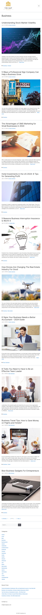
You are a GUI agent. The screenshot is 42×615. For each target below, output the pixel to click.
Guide (3, 555)
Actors (3, 534)
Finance (9, 65)
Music (3, 564)
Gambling (4, 553)
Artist (3, 536)
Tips (3, 573)
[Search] (19, 525)
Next (19, 518)
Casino (3, 543)
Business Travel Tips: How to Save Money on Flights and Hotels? (20, 421)
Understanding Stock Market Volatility (19, 23)
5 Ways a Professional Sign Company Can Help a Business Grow (20, 73)
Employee (4, 549)
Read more (21, 62)
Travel (9, 464)
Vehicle (3, 579)
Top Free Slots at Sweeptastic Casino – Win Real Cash (13, 592)
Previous (4, 518)
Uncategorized (5, 577)
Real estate (10, 310)
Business (5, 65)
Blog (4, 362)
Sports (3, 569)
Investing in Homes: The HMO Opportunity (11, 595)
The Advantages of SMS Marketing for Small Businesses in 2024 (19, 124)
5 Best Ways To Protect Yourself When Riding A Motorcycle (15, 593)
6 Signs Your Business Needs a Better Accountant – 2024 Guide (18, 318)
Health (3, 556)
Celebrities (4, 545)
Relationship (4, 568)
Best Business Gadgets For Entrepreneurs (20, 471)
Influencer (4, 560)
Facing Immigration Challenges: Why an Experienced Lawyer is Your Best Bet (18, 588)
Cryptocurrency (5, 547)
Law (3, 562)
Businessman (4, 542)
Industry (3, 558)
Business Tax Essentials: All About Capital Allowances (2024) (15, 590)
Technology (4, 571)
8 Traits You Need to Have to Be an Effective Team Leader (17, 370)
